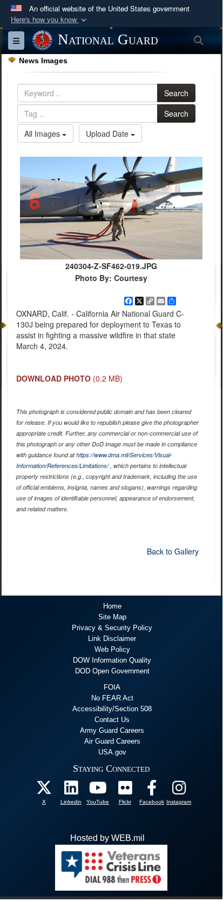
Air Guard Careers (112, 741)
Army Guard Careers (112, 730)
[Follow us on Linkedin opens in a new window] (70, 790)
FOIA (112, 687)
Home (112, 606)
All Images (43, 133)
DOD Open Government (112, 671)
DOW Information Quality (112, 660)
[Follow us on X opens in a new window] (43, 790)
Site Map (112, 617)
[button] (50, 19)
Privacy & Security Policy (112, 628)
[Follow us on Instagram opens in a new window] (178, 790)
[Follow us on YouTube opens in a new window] (97, 790)
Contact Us (112, 720)
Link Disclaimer (112, 638)
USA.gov (112, 752)
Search (176, 93)
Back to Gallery (173, 551)
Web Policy (112, 649)
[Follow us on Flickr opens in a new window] (124, 790)
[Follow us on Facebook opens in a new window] (151, 790)
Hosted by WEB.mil (107, 838)
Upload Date (108, 133)
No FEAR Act (112, 698)
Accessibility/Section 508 (112, 709)
